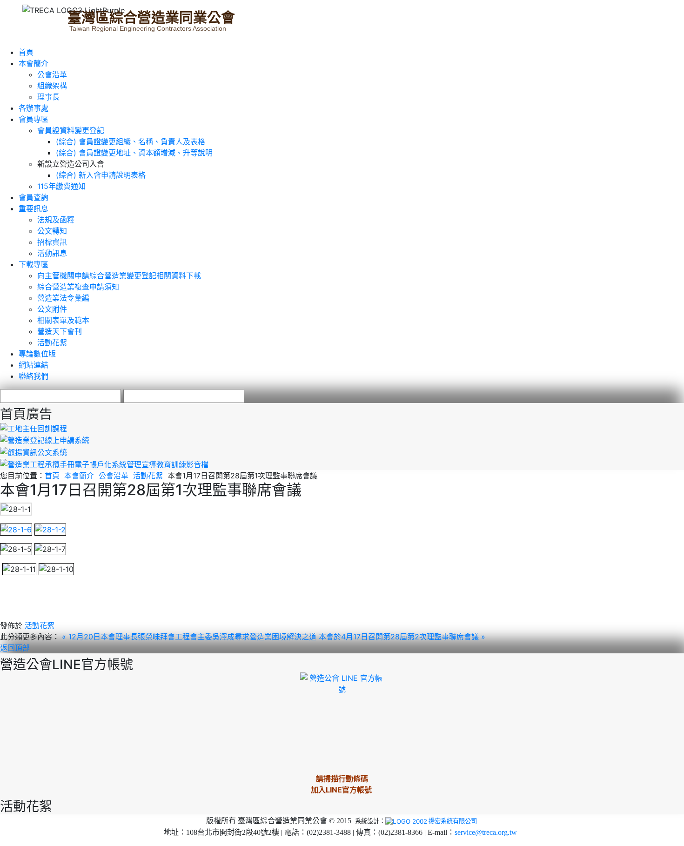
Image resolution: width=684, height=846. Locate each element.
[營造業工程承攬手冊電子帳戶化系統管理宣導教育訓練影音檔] (104, 463)
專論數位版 (37, 353)
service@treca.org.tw (486, 832)
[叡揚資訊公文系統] (33, 451)
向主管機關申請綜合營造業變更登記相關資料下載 (119, 275)
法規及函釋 (55, 219)
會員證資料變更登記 (70, 130)
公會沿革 (52, 74)
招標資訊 (52, 242)
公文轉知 (52, 230)
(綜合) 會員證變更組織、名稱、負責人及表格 (130, 141)
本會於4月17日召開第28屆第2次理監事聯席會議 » (402, 636)
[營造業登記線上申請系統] (44, 439)
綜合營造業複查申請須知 (78, 286)
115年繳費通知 (61, 186)
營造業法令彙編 (63, 297)
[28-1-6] (16, 528)
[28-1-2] (50, 528)
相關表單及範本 (63, 320)
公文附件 (52, 309)
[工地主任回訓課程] (33, 427)
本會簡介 (33, 63)
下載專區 (33, 264)
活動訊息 (52, 253)
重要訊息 (33, 208)
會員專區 (33, 119)
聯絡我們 (33, 376)
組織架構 (52, 85)
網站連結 (33, 364)
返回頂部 (15, 647)
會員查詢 (33, 197)
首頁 (26, 52)
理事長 (48, 96)
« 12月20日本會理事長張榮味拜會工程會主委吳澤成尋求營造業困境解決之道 (190, 636)
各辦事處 (33, 108)
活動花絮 (52, 342)
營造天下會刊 (59, 331)
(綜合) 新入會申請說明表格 (101, 175)
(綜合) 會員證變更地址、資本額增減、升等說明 (134, 152)
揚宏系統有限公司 (453, 821)
